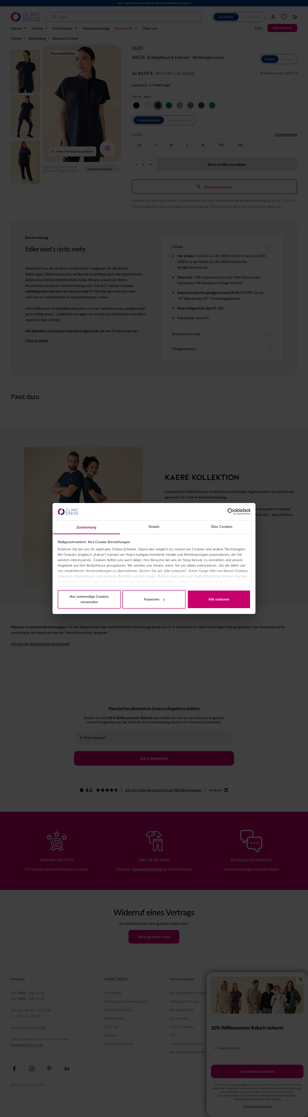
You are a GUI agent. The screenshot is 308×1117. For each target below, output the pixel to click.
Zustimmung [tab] (86, 527)
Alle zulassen (218, 599)
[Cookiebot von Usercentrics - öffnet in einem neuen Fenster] (231, 511)
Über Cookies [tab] (221, 526)
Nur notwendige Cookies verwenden (89, 599)
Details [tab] (154, 526)
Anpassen (151, 599)
